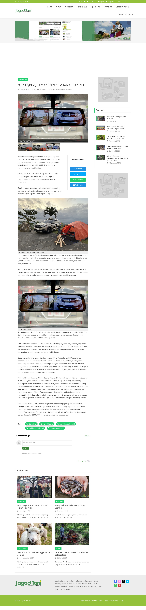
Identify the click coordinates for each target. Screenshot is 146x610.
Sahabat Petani (122, 7)
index (119, 1)
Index (83, 600)
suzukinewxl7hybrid (67, 424)
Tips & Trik (95, 7)
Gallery (106, 600)
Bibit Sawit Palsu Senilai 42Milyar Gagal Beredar (115, 127)
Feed (121, 600)
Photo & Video (125, 14)
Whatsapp (79, 180)
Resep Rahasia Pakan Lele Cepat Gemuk (70, 506)
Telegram (79, 185)
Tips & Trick (22, 548)
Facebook (78, 169)
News (58, 7)
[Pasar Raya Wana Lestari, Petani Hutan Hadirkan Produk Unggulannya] (34, 486)
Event (88, 600)
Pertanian (69, 7)
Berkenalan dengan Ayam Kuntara (116, 118)
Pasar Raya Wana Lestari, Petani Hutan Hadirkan (32, 506)
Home (49, 7)
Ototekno (108, 7)
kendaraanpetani (57, 428)
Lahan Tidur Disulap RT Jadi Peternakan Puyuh (117, 147)
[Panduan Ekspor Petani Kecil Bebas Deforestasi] (72, 533)
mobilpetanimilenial (36, 428)
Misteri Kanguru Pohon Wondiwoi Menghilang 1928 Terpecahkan (117, 158)
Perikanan (82, 7)
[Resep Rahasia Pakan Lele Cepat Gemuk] (72, 486)
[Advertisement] (73, 58)
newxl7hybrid (48, 424)
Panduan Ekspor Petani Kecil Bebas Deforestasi (71, 553)
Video (100, 600)
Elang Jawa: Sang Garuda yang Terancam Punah (116, 137)
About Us (94, 600)
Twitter (79, 174)
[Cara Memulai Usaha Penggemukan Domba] (34, 533)
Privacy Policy (114, 600)
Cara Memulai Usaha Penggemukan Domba (34, 553)
